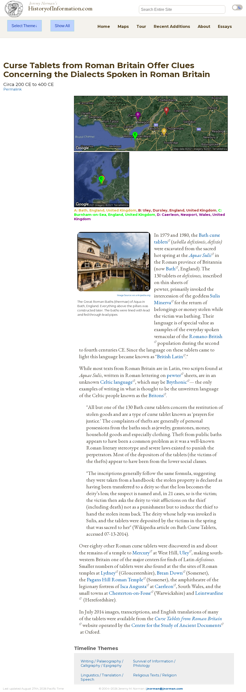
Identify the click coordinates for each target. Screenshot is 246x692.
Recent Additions (172, 26)
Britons (156, 395)
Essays (225, 26)
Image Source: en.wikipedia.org (133, 295)
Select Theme (23, 26)
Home (104, 26)
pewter (174, 375)
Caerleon (164, 586)
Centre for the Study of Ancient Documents (176, 625)
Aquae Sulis (200, 255)
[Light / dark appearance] (237, 7)
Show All (62, 26)
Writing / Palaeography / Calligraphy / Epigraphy (102, 663)
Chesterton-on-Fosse (130, 592)
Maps (123, 26)
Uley (184, 552)
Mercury (141, 552)
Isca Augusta (133, 586)
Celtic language (116, 381)
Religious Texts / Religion (155, 675)
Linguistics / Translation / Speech (102, 677)
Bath (171, 268)
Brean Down (170, 572)
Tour (141, 26)
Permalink (12, 89)
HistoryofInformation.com (60, 5)
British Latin (170, 356)
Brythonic (176, 381)
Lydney (108, 572)
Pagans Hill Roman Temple (115, 579)
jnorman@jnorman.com (165, 688)
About (204, 26)
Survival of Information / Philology (154, 663)
